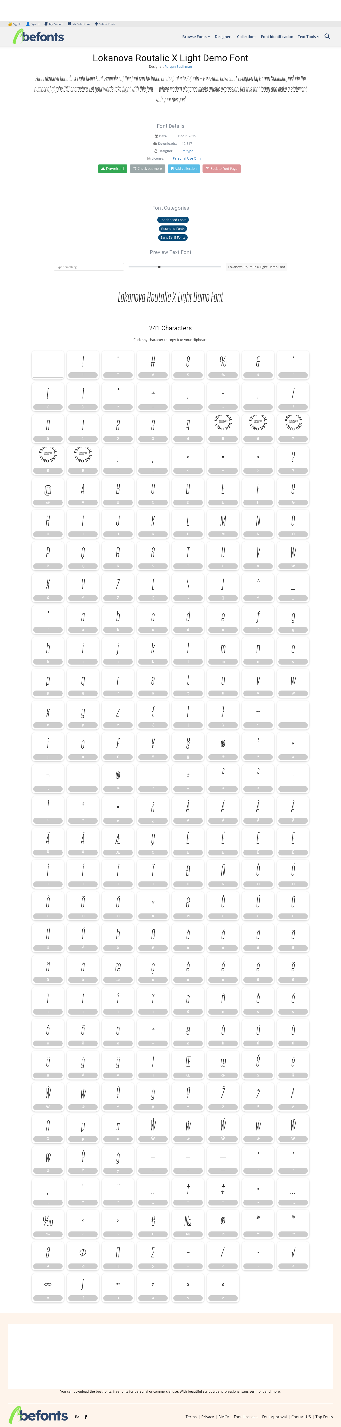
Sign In (15, 24)
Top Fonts (324, 1417)
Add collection (186, 168)
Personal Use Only (187, 158)
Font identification (277, 36)
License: (157, 158)
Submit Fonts (107, 24)
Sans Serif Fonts (173, 237)
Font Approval (274, 1417)
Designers (223, 36)
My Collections (81, 24)
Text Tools (307, 36)
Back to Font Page (224, 168)
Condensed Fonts (173, 220)
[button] (327, 38)
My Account (56, 24)
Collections (246, 36)
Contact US (301, 1417)
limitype (187, 151)
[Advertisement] (170, 1356)
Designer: (165, 151)
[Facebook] (86, 1417)
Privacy (207, 1417)
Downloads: (167, 143)
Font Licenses (245, 1417)
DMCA (224, 1417)
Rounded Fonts (173, 228)
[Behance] (77, 1417)
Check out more (150, 168)
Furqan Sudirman (178, 66)
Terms (191, 1417)
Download (115, 168)
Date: (163, 136)
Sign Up (33, 24)
